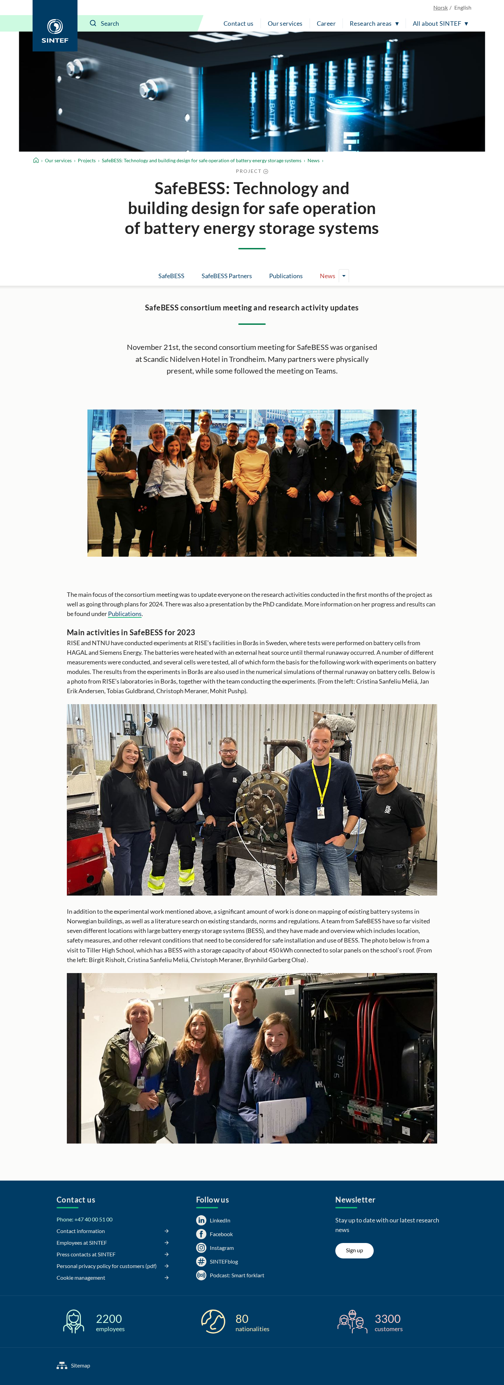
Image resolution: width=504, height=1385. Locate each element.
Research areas (371, 23)
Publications (286, 276)
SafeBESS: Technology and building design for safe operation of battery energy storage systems (201, 160)
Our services (285, 23)
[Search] (93, 23)
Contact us (239, 23)
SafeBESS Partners (227, 276)
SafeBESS (171, 276)
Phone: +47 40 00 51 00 (84, 1219)
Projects (87, 160)
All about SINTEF (437, 23)
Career (326, 23)
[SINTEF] (55, 25)
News (314, 160)
